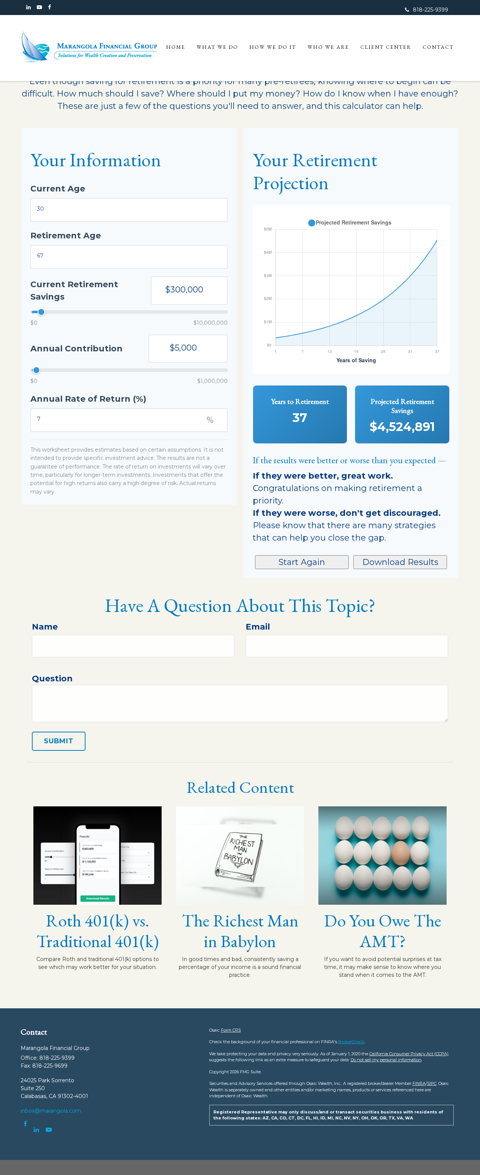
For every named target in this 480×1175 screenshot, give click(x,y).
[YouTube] (39, 7)
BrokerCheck (351, 1041)
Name (45, 627)
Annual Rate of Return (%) (88, 399)
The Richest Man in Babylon (240, 930)
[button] (217, 46)
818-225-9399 (430, 9)
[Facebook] (49, 7)
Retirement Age (65, 235)
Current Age (57, 189)
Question (52, 678)
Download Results (400, 562)
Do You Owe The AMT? (382, 930)
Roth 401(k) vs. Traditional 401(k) (97, 930)
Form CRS (231, 1030)
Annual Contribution (76, 348)
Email (258, 627)
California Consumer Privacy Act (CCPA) (408, 1053)
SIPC (431, 1083)
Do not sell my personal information (386, 1059)
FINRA (419, 1083)
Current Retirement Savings (74, 290)
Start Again (302, 562)
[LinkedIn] (28, 7)
